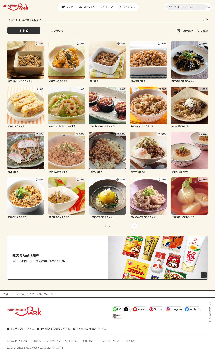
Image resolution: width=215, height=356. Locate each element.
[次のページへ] (134, 226)
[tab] (57, 30)
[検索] (171, 7)
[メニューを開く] (209, 7)
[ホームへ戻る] (15, 7)
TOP (5, 294)
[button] (186, 7)
